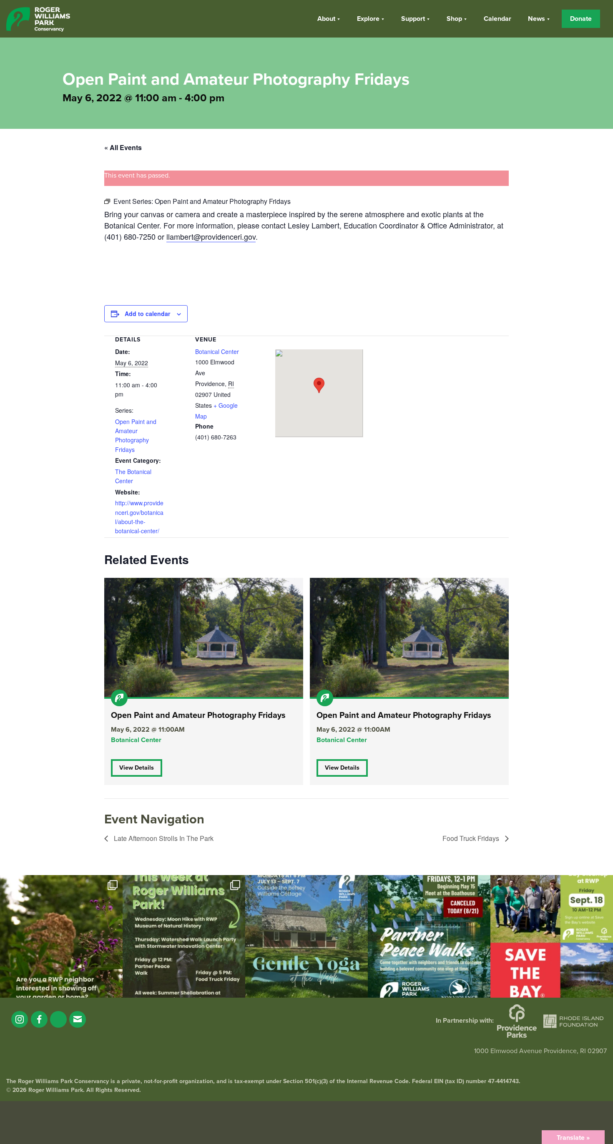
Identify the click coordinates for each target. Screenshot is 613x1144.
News (536, 19)
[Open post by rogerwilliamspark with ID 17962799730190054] (306, 936)
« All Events (123, 147)
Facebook (39, 1019)
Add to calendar (147, 313)
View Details (136, 767)
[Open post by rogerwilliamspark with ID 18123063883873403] (429, 936)
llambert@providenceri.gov (211, 236)
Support (413, 19)
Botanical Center (217, 351)
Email (77, 1019)
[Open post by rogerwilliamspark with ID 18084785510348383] (184, 936)
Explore (368, 19)
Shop (454, 19)
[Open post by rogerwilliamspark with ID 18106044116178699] (551, 936)
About (326, 19)
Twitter (58, 1019)
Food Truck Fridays (471, 838)
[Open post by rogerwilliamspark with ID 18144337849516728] (61, 936)
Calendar (497, 19)
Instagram (19, 1019)
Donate (581, 19)
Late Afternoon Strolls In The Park (163, 838)
